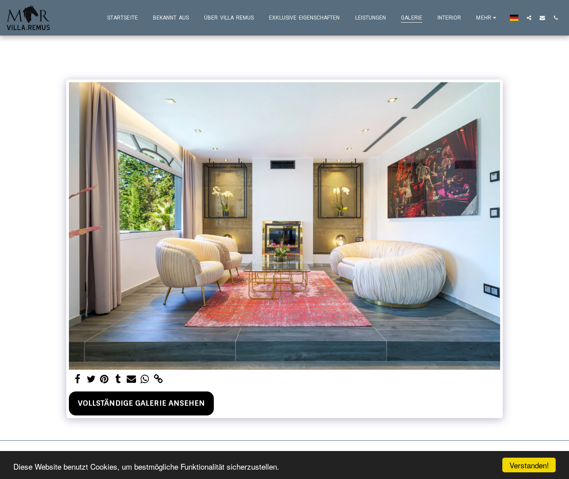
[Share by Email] (131, 379)
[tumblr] (118, 379)
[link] (158, 379)
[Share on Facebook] (77, 379)
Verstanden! (529, 465)
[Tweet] (91, 379)
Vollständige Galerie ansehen (141, 403)
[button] (529, 17)
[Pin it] (104, 379)
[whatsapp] (145, 379)
